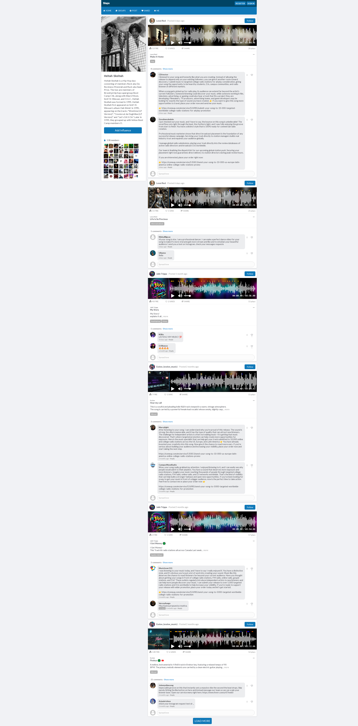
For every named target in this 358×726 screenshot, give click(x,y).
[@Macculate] (131, 156)
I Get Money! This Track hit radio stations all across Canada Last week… (179, 548)
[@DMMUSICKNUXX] (106, 151)
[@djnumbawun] (116, 151)
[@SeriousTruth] (116, 146)
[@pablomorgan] (126, 151)
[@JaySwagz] (116, 176)
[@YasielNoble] (116, 161)
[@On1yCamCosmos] (126, 161)
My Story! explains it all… (159, 315)
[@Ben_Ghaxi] (121, 176)
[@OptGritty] (111, 171)
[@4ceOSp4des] (121, 156)
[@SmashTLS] (131, 166)
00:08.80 (162, 608)
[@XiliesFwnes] (126, 171)
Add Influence (123, 130)
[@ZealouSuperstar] (136, 146)
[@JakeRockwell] (131, 161)
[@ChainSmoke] (116, 156)
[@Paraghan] (136, 166)
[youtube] (162, 660)
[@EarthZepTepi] (126, 176)
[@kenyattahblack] (116, 171)
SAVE (171, 211)
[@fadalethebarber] (111, 161)
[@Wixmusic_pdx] (126, 156)
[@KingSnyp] (126, 166)
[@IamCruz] (121, 171)
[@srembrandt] (136, 161)
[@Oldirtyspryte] (111, 146)
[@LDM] (111, 176)
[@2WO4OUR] (121, 161)
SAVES (171, 48)
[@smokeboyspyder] (131, 146)
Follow (250, 20)
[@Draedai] (111, 166)
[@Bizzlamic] (121, 166)
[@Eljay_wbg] (136, 151)
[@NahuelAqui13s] (106, 156)
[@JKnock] (111, 156)
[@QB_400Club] (136, 171)
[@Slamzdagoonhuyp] (131, 171)
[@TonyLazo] (106, 176)
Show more (168, 69)
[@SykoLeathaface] (111, 151)
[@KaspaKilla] (126, 146)
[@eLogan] (121, 151)
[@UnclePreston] (106, 166)
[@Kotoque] (136, 176)
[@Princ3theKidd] (131, 176)
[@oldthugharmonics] (136, 156)
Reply (170, 113)
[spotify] (164, 543)
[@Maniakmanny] (106, 171)
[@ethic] (116, 166)
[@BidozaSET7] (106, 146)
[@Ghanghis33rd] (121, 146)
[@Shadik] (106, 161)
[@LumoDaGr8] (131, 151)
